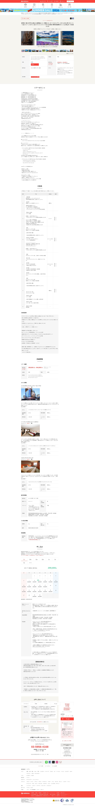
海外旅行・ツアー (25, 769)
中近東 (22, 789)
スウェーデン (43, 785)
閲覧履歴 (57, 1)
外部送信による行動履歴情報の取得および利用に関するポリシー (40, 795)
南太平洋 (22, 777)
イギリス (39, 781)
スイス (49, 783)
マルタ (33, 783)
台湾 (30, 771)
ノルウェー (34, 785)
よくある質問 (50, 1)
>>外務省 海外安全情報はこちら (34, 539)
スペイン (32, 781)
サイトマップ (63, 795)
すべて (30, 562)
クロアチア (45, 783)
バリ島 (32, 773)
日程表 (36, 703)
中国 (38, 771)
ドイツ (53, 781)
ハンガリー (65, 781)
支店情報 (57, 792)
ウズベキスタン (37, 773)
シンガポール (42, 771)
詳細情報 (45, 703)
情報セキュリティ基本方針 (56, 795)
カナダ (32, 787)
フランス (36, 781)
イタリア (28, 781)
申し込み (55, 703)
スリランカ (28, 773)
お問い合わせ (63, 792)
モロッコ (42, 789)
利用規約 (58, 794)
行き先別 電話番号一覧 (34, 794)
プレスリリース (52, 792)
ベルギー (49, 781)
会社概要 (32, 792)
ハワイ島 (32, 775)
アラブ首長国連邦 (33, 789)
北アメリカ (23, 787)
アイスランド (49, 785)
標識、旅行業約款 (52, 794)
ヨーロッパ (23, 781)
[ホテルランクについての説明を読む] (31, 387)
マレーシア (47, 771)
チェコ (69, 781)
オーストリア (29, 783)
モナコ (36, 783)
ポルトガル (40, 783)
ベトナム (62, 771)
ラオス (71, 771)
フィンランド (29, 785)
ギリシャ (60, 781)
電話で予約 (44, 1)
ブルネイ (51, 771)
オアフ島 (28, 775)
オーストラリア (29, 779)
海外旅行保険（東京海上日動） (44, 794)
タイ (54, 771)
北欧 (22, 785)
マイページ (71, 1)
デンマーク (38, 785)
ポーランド (57, 783)
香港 (32, 771)
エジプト (38, 789)
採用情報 (40, 792)
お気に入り (63, 1)
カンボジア (67, 771)
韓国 (27, 771)
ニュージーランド (35, 779)
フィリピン (58, 771)
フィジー (28, 777)
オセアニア (23, 779)
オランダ (56, 781)
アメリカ (28, 787)
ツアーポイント (26, 703)
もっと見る (23, 406)
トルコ (28, 789)
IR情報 (36, 792)
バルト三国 (53, 783)
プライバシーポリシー (64, 794)
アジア (22, 771)
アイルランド (44, 781)
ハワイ (22, 775)
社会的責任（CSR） (46, 792)
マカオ (35, 771)
